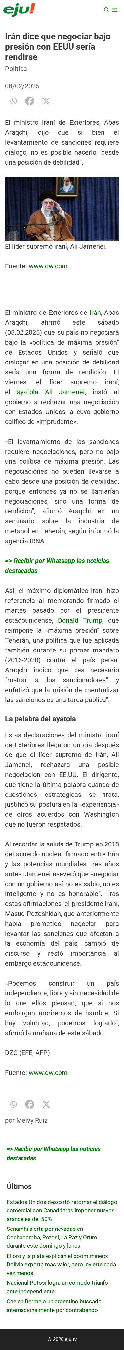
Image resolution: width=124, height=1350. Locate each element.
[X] (46, 101)
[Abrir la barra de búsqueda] (107, 10)
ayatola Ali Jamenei (51, 392)
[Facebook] (29, 101)
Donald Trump (80, 620)
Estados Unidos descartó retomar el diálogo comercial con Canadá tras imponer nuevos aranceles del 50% (62, 1210)
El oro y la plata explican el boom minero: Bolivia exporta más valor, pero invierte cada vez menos (61, 1264)
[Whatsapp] (13, 101)
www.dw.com (48, 266)
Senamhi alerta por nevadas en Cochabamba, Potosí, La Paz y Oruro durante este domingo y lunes (52, 1237)
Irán (95, 312)
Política (16, 68)
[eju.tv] (19, 10)
